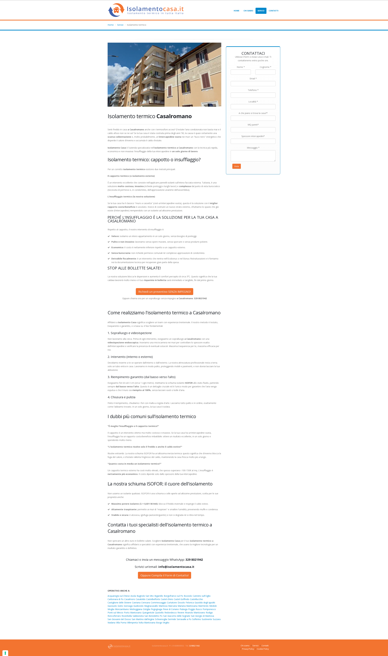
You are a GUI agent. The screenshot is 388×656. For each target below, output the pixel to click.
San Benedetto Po (153, 615)
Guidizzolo (138, 605)
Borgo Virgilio (162, 622)
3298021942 (194, 645)
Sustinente (207, 619)
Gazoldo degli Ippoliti (205, 602)
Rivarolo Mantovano (195, 612)
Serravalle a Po (184, 619)
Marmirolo (203, 605)
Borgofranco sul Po (173, 595)
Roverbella (127, 615)
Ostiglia (146, 609)
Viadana (111, 622)
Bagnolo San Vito (145, 595)
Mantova (163, 605)
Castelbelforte (153, 599)
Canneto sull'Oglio (202, 595)
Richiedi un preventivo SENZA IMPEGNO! (164, 291)
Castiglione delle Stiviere (119, 602)
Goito (120, 605)
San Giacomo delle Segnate (176, 615)
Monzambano (122, 609)
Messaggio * (253, 147)
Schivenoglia (161, 619)
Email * (253, 78)
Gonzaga (128, 605)
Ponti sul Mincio (115, 612)
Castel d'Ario (167, 599)
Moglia (111, 609)
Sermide (172, 619)
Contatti (273, 10)
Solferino (196, 619)
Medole (213, 605)
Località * (253, 101)
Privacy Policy (248, 649)
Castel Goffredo (181, 599)
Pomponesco (209, 609)
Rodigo (209, 612)
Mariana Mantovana (187, 605)
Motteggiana (136, 609)
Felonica (190, 602)
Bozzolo (188, 595)
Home (236, 10)
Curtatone (172, 602)
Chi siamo (248, 10)
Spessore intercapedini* (253, 136)
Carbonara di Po (116, 599)
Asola (133, 595)
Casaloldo (141, 599)
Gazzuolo (112, 605)
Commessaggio (158, 602)
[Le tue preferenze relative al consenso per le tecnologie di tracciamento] (5, 653)
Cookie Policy (263, 649)
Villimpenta (132, 622)
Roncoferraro (114, 615)
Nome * (241, 67)
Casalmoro (129, 599)
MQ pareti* (253, 124)
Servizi (261, 10)
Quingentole (148, 612)
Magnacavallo (151, 605)
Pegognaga (156, 609)
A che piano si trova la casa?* (253, 113)
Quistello (159, 612)
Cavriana (136, 602)
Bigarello (158, 595)
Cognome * (265, 67)
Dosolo (181, 602)
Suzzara (217, 619)
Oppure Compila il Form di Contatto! (164, 575)
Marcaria (172, 605)
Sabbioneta (138, 615)
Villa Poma (121, 622)
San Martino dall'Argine (143, 619)
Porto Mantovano (133, 612)
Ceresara (145, 602)
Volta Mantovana (147, 622)
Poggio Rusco (195, 609)
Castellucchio (196, 599)
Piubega (183, 609)
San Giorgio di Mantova (202, 615)
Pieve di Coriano (171, 609)
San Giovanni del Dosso (119, 619)
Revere (180, 612)
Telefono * (253, 90)
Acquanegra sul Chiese (119, 595)
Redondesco (170, 612)
